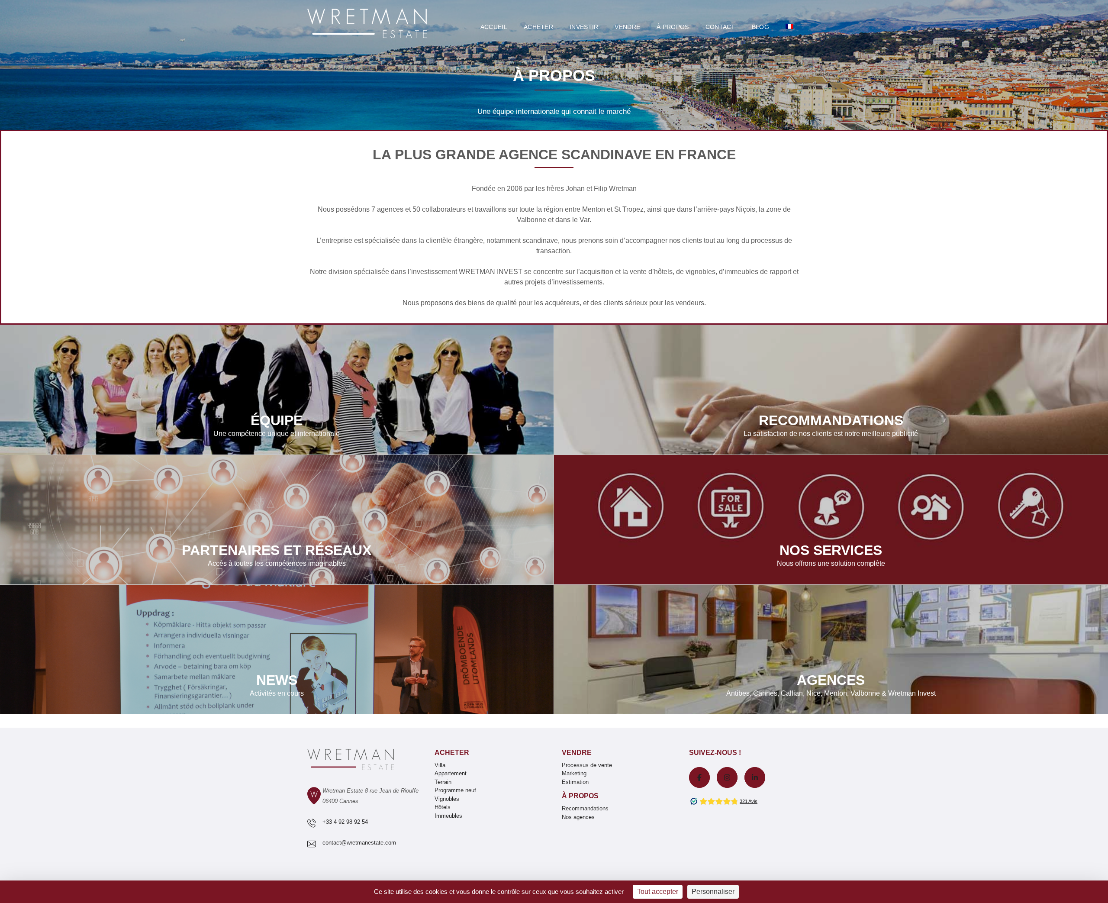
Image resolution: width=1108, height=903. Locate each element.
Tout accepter (657, 891)
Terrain (443, 782)
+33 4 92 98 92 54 (345, 822)
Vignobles (447, 799)
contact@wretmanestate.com (359, 842)
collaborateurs (444, 209)
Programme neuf (455, 790)
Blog (760, 26)
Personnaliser (713, 891)
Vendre (627, 26)
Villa (440, 765)
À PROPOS (673, 26)
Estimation (575, 782)
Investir (584, 26)
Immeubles (448, 816)
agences (390, 209)
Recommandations (585, 808)
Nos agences (578, 817)
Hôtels (443, 807)
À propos (580, 796)
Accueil (493, 26)
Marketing (574, 773)
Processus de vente (587, 765)
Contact (720, 26)
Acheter (538, 26)
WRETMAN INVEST (490, 271)
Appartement (451, 773)
